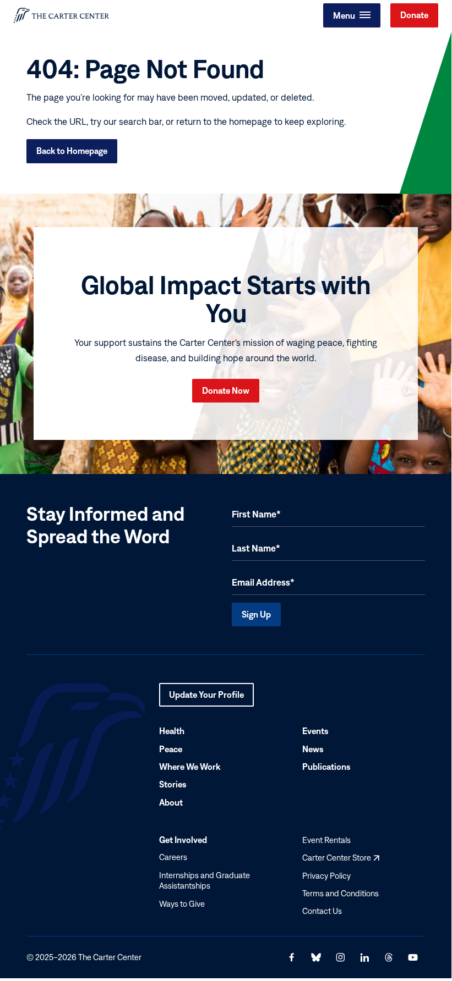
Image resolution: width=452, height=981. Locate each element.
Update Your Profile (206, 698)
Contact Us (322, 911)
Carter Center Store (340, 857)
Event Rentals (326, 839)
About (171, 802)
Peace (170, 748)
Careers (173, 857)
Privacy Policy (326, 875)
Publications (326, 766)
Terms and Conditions (340, 893)
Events (315, 731)
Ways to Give (182, 903)
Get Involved (183, 839)
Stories (173, 784)
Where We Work (189, 766)
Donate (414, 15)
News (313, 748)
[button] (351, 15)
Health (171, 731)
